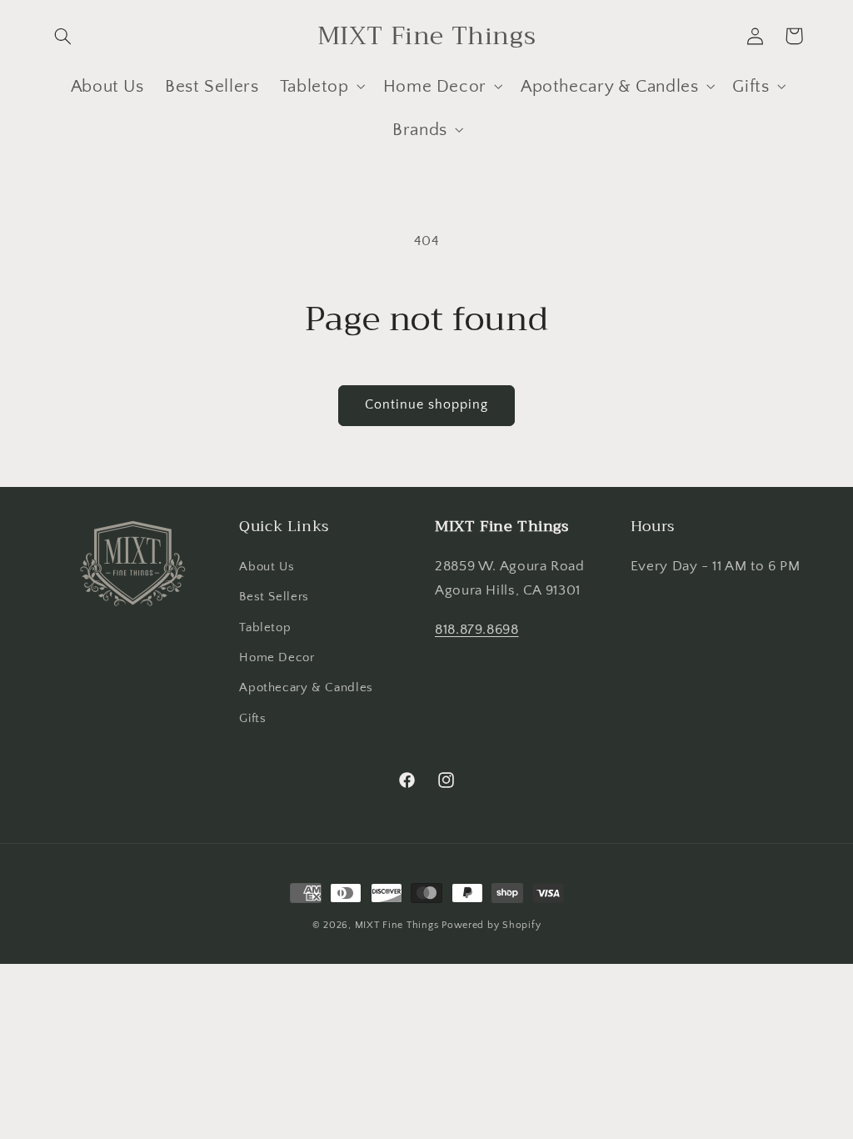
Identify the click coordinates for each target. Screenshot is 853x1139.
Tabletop (265, 628)
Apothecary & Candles (306, 688)
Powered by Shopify (491, 925)
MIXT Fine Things (397, 925)
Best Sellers (274, 597)
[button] (63, 36)
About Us (266, 567)
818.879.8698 (477, 629)
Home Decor (276, 658)
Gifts (252, 718)
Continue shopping (427, 405)
